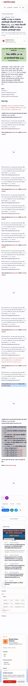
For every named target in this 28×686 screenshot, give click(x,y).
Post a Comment (14, 518)
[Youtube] (13, 648)
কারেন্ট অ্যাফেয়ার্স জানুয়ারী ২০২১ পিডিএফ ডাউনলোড (14, 583)
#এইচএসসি (12, 503)
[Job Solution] (9, 7)
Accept (9, 681)
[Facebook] (5, 648)
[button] (5, 510)
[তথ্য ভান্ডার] (11, 581)
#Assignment (5, 503)
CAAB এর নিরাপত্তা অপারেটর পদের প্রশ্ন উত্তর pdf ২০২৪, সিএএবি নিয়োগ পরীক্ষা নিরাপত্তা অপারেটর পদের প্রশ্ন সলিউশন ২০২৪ (14, 576)
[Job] (5, 7)
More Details (21, 681)
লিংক (5, 429)
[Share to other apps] (20, 510)
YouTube (6, 465)
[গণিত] (20, 7)
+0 (7, 498)
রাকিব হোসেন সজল (14, 132)
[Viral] (23, 7)
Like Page (9, 115)
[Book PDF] (16, 7)
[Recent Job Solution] (14, 542)
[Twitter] (9, 648)
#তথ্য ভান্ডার (19, 503)
